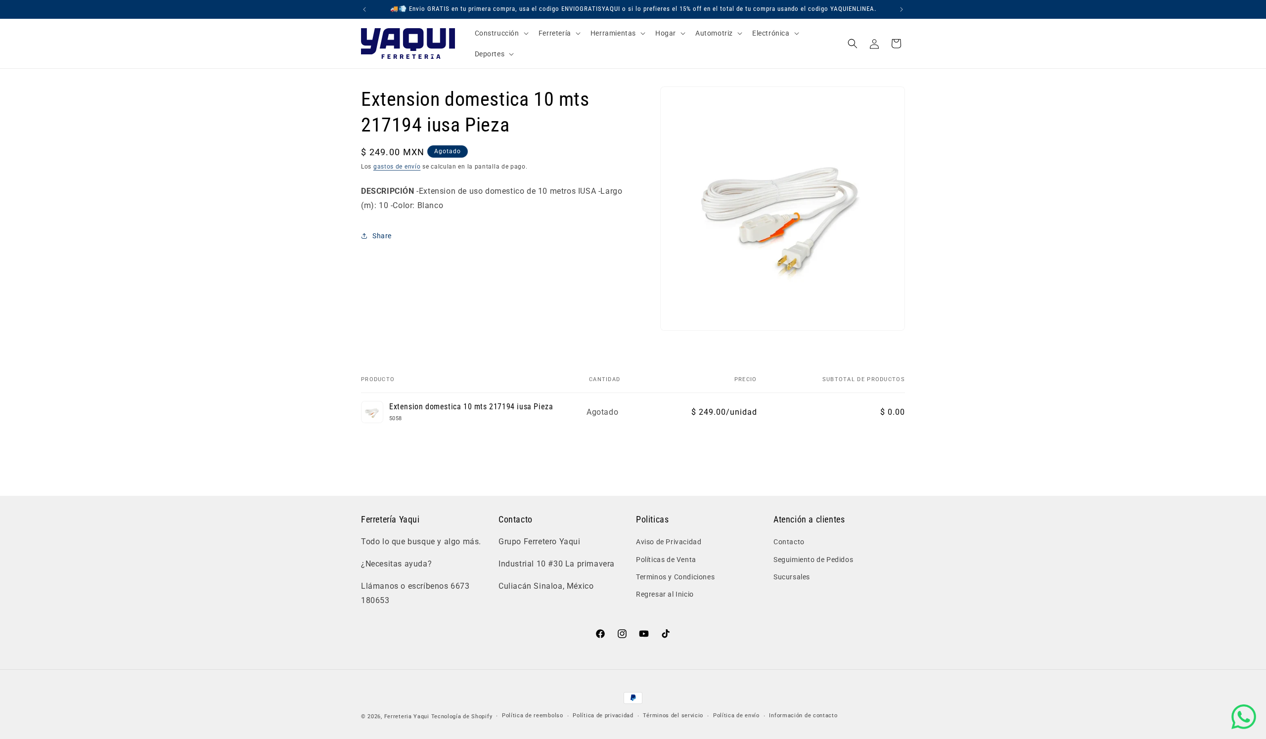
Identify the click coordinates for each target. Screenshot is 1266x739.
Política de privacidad (603, 715)
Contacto (789, 542)
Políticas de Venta (666, 560)
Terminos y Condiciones (675, 577)
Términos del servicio (673, 715)
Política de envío (736, 715)
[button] (501, 33)
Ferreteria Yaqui (407, 716)
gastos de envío (397, 166)
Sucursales (791, 577)
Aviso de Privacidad (668, 542)
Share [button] (382, 236)
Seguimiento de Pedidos (813, 560)
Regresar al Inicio (665, 594)
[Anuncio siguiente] (901, 9)
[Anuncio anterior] (364, 9)
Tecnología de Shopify (462, 716)
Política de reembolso (532, 715)
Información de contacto (803, 715)
